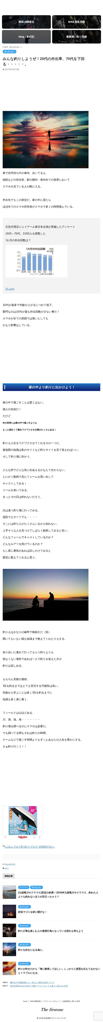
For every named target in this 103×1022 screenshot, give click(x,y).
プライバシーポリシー (51, 1001)
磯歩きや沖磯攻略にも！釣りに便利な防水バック (32, 982)
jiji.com (9, 288)
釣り (7, 868)
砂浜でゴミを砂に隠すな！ (32, 911)
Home (25, 1001)
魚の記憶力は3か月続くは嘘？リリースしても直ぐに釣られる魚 (39, 986)
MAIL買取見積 (35, 1001)
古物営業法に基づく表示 (71, 1001)
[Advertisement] (51, 91)
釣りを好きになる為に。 (31, 949)
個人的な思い (10, 864)
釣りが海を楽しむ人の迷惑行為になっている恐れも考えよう (50, 930)
